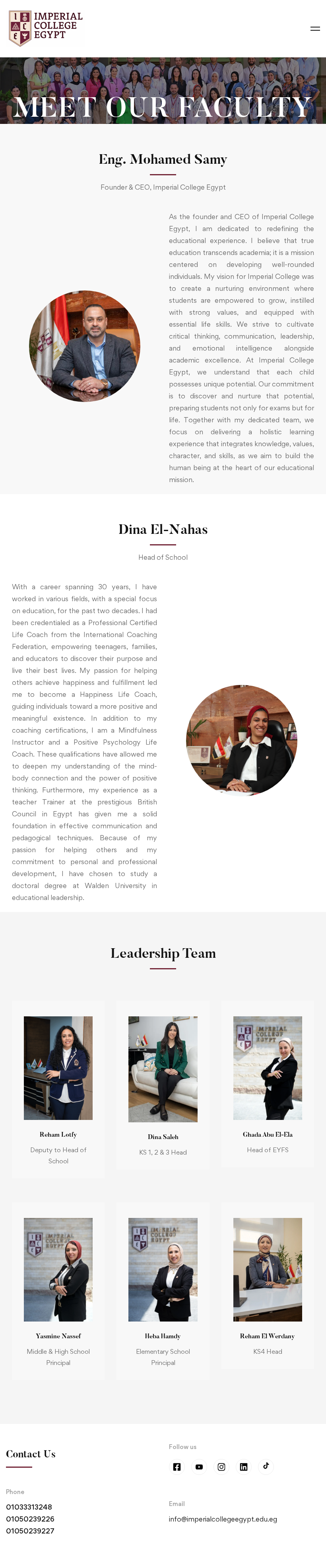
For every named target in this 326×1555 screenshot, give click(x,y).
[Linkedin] (244, 1467)
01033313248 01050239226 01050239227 (30, 1519)
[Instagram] (221, 1467)
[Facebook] (177, 1467)
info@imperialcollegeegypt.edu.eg (223, 1519)
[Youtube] (199, 1467)
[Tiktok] (266, 1467)
